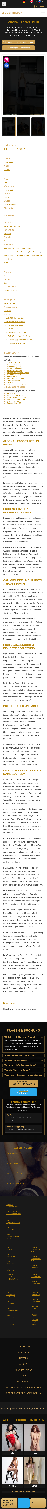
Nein (5, 276)
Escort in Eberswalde (10, 1255)
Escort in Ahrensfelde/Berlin (13, 1228)
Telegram (23, 1503)
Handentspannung (14, 374)
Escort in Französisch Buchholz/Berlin (12, 1277)
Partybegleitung (10, 255)
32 (5, 219)
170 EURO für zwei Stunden (14, 322)
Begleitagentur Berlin (15, 1183)
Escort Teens (8, 162)
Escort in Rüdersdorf (10, 1323)
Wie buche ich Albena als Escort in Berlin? (20, 1037)
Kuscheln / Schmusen (15, 378)
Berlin (6, 263)
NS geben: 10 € (13, 401)
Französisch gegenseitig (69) (18, 373)
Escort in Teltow (35, 1307)
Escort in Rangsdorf (10, 1302)
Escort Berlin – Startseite (23, 1492)
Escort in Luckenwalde (36, 1282)
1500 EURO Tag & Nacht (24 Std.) (17, 336)
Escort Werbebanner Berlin (23, 1393)
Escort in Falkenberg (11, 1262)
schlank (6, 183)
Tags (23, 1375)
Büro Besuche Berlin (12, 248)
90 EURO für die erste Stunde (15, 318)
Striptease (11, 382)
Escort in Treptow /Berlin (35, 1322)
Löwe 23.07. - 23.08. (11, 290)
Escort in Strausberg (36, 1293)
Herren (6, 303)
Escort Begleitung (27, 248)
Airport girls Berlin (14, 1173)
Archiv (23, 1364)
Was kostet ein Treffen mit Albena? (20, 1065)
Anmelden (40, 6)
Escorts (23, 1352)
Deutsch (7, 241)
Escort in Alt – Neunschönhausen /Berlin (13, 1213)
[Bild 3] (38, 126)
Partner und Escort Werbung (23, 1387)
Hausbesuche (22, 252)
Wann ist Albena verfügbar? (17, 1070)
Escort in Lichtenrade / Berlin (36, 1258)
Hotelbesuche (34, 252)
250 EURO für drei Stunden (14, 325)
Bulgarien (7, 234)
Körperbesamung (13, 376)
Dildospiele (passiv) (14, 367)
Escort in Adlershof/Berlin (12, 1206)
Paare (12, 303)
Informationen (23, 1370)
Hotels (23, 1358)
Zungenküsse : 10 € (14, 403)
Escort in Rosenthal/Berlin (12, 1309)
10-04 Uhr (7, 311)
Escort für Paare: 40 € (15, 395)
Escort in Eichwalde (10, 1248)
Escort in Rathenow (10, 1316)
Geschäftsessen (10, 252)
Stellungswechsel (13, 380)
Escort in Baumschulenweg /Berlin (13, 1236)
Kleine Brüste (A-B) (11, 204)
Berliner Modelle (13, 1163)
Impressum (23, 1346)
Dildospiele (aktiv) (14, 365)
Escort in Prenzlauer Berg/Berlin (10, 1294)
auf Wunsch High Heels (16, 363)
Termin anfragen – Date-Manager (18, 48)
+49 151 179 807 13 (16, 148)
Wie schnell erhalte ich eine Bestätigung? (23, 1075)
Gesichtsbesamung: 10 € (16, 397)
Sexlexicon (23, 1381)
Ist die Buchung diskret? (15, 1060)
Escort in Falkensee (10, 1269)
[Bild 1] (9, 126)
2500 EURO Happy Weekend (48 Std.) (18, 340)
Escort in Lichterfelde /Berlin (35, 1268)
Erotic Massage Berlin (15, 1153)
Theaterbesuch (36, 255)
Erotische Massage (14, 371)
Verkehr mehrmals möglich (17, 384)
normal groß (8, 190)
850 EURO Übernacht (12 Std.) (15, 332)
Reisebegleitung (23, 255)
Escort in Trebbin (35, 1314)
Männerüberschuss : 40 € (17, 399)
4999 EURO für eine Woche (14, 343)
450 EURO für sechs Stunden (15, 329)
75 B (5, 212)
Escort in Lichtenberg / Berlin (36, 1249)
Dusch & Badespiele (15, 369)
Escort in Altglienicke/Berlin (13, 1221)
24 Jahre (7, 170)
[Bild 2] (23, 126)
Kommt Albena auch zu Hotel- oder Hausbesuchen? (20, 1056)
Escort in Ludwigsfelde (36, 1275)
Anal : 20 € (11, 393)
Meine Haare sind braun (13, 226)
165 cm (6, 197)
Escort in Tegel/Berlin (36, 1300)
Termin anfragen (38, 1503)
